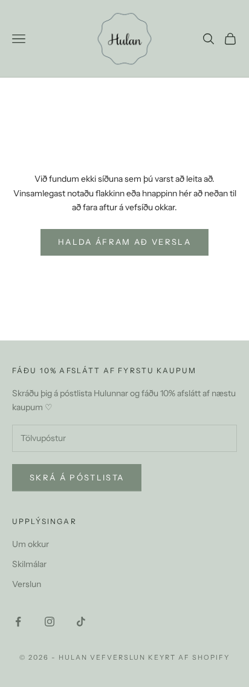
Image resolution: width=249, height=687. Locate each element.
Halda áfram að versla (124, 242)
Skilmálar (29, 564)
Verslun (26, 584)
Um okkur (30, 544)
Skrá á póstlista (77, 477)
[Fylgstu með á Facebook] (18, 622)
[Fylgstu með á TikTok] (81, 622)
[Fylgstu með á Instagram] (50, 622)
